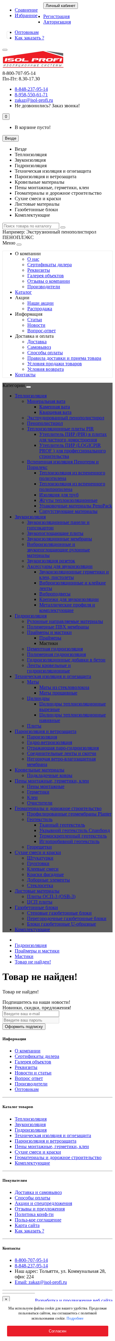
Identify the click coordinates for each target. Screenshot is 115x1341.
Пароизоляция (42, 736)
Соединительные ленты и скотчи (61, 753)
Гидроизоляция (31, 615)
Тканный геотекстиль (62, 824)
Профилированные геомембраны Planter (69, 813)
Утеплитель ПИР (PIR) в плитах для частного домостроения (73, 437)
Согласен (57, 1331)
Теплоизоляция (31, 395)
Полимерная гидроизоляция (56, 654)
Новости (36, 325)
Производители (43, 286)
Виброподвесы (55, 593)
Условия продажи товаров (54, 363)
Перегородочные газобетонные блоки (66, 918)
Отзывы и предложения (40, 1208)
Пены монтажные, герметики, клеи (52, 780)
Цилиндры (38, 698)
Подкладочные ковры (49, 775)
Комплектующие (32, 929)
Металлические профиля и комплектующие (67, 607)
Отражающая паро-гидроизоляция (63, 747)
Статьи (34, 319)
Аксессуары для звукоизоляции (60, 566)
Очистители (39, 802)
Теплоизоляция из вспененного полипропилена (72, 486)
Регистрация (56, 16)
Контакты (25, 374)
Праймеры (50, 637)
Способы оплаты (45, 352)
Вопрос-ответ (41, 330)
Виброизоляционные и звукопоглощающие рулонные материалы (58, 550)
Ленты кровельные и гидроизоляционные (49, 668)
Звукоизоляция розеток (51, 560)
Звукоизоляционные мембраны (59, 538)
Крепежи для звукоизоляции (69, 599)
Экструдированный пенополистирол (65, 417)
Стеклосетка (40, 885)
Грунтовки (38, 863)
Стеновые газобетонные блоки (59, 912)
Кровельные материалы (39, 769)
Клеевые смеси (43, 868)
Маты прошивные (58, 692)
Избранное (26, 15)
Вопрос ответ (29, 1078)
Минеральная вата (46, 401)
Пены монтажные (45, 786)
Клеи (32, 797)
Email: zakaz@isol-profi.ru (41, 1282)
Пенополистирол (45, 423)
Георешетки (39, 846)
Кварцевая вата (55, 412)
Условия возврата (45, 369)
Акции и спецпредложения (43, 1203)
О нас (33, 259)
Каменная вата (54, 406)
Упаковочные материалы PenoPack (75, 505)
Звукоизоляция (30, 516)
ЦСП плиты (39, 901)
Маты (33, 681)
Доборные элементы (48, 879)
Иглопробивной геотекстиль (69, 841)
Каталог (23, 292)
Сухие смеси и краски (38, 852)
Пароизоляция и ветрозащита (45, 731)
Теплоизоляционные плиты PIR (60, 428)
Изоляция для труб (59, 494)
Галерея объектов (45, 275)
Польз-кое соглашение (38, 1219)
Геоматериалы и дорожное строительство (58, 808)
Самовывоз (39, 347)
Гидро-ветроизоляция (49, 742)
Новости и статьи (33, 1072)
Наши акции (40, 303)
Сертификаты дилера (49, 264)
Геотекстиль (39, 819)
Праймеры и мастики (49, 632)
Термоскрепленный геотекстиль (73, 835)
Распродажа (39, 308)
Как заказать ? (29, 37)
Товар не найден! (33, 961)
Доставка (37, 341)
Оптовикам (27, 32)
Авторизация (57, 21)
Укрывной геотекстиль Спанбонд (74, 830)
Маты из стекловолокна (64, 687)
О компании (27, 1050)
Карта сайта (27, 1225)
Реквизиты (38, 270)
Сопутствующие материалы (68, 511)
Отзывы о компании (48, 281)
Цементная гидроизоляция (55, 648)
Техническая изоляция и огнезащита (53, 676)
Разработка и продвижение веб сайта (74, 1300)
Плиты (34, 725)
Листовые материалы (37, 890)
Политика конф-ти (34, 1214)
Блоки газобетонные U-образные (61, 924)
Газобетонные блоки (36, 907)
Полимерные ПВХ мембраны (58, 626)
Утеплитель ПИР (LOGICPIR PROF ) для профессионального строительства (72, 451)
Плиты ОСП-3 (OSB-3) (51, 896)
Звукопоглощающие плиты (55, 533)
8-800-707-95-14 (31, 1260)
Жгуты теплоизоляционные (68, 500)
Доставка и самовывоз (38, 1192)
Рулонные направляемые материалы (65, 621)
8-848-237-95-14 (31, 1265)
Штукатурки (40, 857)
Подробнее (75, 1318)
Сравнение (26, 10)
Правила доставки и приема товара (64, 358)
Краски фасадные (45, 874)
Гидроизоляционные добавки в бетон (66, 659)
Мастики (24, 956)
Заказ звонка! (47, 105)
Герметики (38, 791)
